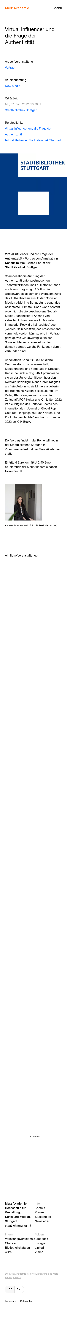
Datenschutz (27, 1301)
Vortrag (10, 67)
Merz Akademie (17, 8)
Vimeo (39, 1252)
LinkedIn (40, 1247)
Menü (57, 8)
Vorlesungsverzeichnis (20, 1239)
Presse (39, 1212)
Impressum (11, 1301)
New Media (12, 86)
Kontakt (40, 1208)
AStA (8, 1252)
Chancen (11, 1243)
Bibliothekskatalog (17, 1247)
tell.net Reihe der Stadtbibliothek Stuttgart (33, 140)
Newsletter (42, 1221)
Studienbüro (43, 1217)
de (10, 1289)
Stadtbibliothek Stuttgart (21, 110)
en (18, 1289)
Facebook (41, 1239)
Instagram (41, 1243)
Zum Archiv (33, 1136)
